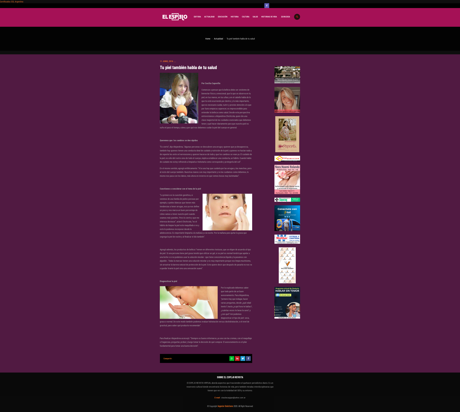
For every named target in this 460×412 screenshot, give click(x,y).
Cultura (245, 17)
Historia (235, 17)
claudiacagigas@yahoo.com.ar (233, 397)
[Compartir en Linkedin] (237, 358)
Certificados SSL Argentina (11, 1)
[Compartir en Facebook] (248, 358)
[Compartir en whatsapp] (231, 358)
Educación (222, 17)
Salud (255, 17)
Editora (197, 17)
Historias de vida (269, 17)
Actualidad (209, 17)
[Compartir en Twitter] (242, 358)
